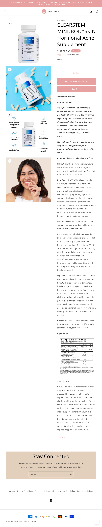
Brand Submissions (85, 491)
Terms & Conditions (25, 491)
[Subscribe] (70, 474)
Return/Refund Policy (66, 491)
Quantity (60, 59)
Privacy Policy (49, 491)
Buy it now (76, 89)
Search (12, 491)
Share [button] (62, 437)
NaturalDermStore (17, 521)
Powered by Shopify (30, 521)
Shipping (60, 55)
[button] (5, 11)
